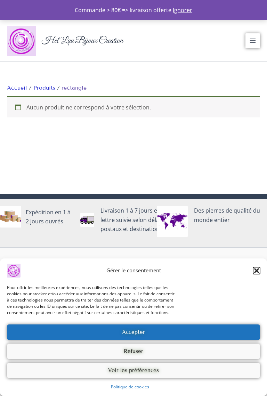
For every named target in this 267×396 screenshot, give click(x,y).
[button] (256, 270)
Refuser (133, 351)
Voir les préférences (133, 370)
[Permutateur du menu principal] (252, 40)
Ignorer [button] (182, 10)
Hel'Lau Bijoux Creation (82, 40)
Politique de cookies (130, 387)
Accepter (133, 332)
